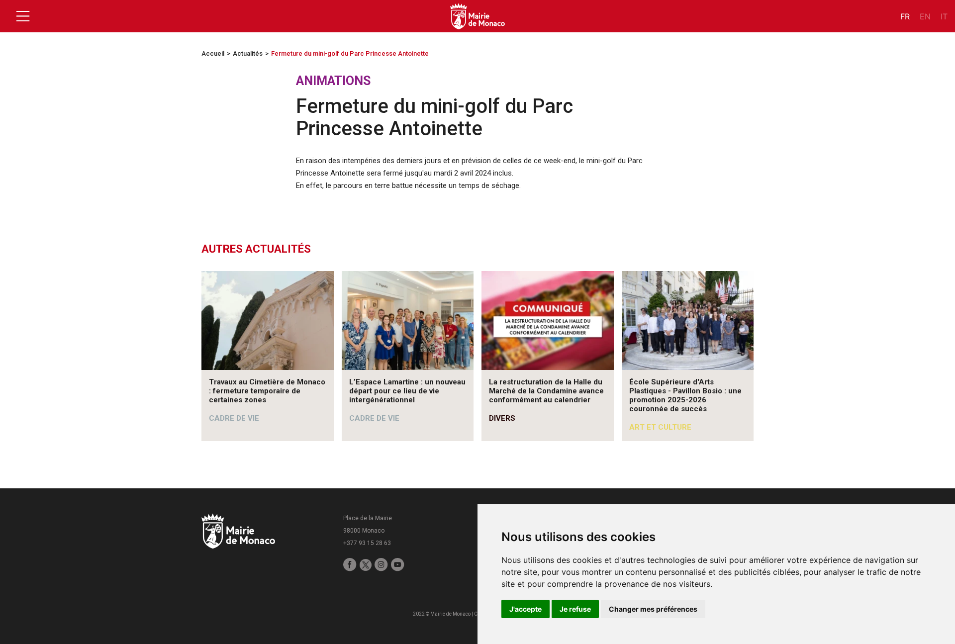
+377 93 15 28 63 (367, 543)
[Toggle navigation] (23, 16)
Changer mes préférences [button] (653, 609)
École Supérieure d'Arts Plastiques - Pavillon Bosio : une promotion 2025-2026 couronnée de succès (685, 395)
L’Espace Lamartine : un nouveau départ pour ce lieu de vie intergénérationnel (407, 390)
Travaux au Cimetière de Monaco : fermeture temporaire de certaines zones (267, 390)
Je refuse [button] (575, 609)
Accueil (212, 53)
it (944, 16)
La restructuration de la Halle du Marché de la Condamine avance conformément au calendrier (546, 390)
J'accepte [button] (525, 609)
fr (905, 16)
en (925, 16)
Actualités (248, 53)
